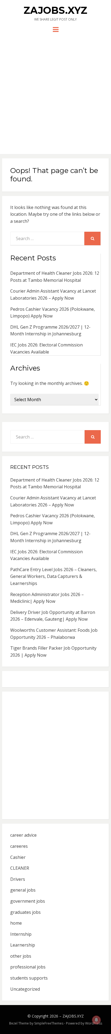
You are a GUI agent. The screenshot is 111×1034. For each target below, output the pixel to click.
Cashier (18, 857)
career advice (23, 835)
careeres (19, 846)
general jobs (23, 890)
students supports (29, 978)
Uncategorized (25, 989)
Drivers (17, 879)
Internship (21, 934)
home (16, 923)
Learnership (22, 945)
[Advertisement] (55, 91)
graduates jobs (25, 912)
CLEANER (19, 868)
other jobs (20, 956)
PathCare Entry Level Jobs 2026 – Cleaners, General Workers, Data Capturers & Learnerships (53, 576)
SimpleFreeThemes (48, 1023)
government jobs (27, 901)
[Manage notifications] (96, 1020)
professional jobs (28, 967)
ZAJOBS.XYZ (55, 10)
